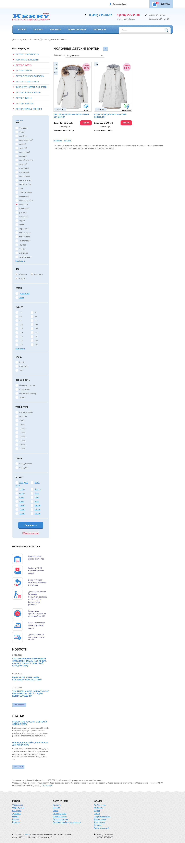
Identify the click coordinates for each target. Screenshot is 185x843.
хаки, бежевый (25, 192)
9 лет (37, 501)
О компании (17, 805)
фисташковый (25, 257)
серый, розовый (26, 160)
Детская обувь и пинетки (29, 109)
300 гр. (22, 444)
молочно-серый (26, 200)
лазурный (23, 253)
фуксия (22, 244)
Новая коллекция (27, 385)
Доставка (16, 813)
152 (36, 336)
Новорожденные (77, 29)
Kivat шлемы (99, 822)
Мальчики (55, 29)
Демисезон (24, 293)
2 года (22, 489)
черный (22, 249)
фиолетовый (24, 240)
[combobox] (84, 56)
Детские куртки (24, 65)
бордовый (24, 168)
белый (22, 132)
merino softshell (26, 412)
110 (21, 324)
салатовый (23, 216)
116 (36, 324)
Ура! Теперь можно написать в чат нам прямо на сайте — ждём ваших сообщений (30, 693)
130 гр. (22, 432)
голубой (23, 136)
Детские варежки (24, 103)
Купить (86, 122)
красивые (57, 140)
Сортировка (59, 55)
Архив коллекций (101, 828)
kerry (27, 834)
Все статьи (18, 766)
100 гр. (22, 424)
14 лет (22, 513)
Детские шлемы (24, 98)
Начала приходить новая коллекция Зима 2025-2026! (27, 678)
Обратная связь (60, 816)
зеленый (23, 148)
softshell (23, 416)
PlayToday (23, 366)
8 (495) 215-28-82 (100, 15)
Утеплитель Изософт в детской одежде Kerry (29, 722)
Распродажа (100, 29)
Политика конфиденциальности (67, 822)
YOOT (21, 370)
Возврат (15, 819)
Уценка (22, 397)
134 (21, 332)
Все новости (19, 704)
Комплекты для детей (27, 59)
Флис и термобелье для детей (31, 87)
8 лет (21, 501)
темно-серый (25, 232)
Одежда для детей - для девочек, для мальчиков (30, 743)
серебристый (25, 184)
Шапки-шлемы (100, 819)
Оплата (15, 816)
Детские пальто (24, 70)
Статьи (55, 810)
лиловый (23, 164)
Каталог (22, 29)
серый (22, 220)
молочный (23, 204)
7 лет (37, 497)
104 (36, 320)
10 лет (22, 505)
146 (21, 336)
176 (36, 344)
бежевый (23, 128)
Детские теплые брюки (27, 81)
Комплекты (98, 807)
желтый (22, 144)
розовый (23, 212)
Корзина (163, 3)
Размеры (16, 822)
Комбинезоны (100, 805)
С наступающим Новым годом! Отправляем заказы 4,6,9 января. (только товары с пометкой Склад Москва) (29, 662)
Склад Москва (25, 463)
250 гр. (22, 440)
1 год (37, 482)
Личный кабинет (120, 4)
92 (36, 316)
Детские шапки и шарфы (28, 92)
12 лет (22, 509)
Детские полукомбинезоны (30, 76)
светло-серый (25, 180)
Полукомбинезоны (102, 816)
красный (23, 156)
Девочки (38, 29)
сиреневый (24, 228)
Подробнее (47, 785)
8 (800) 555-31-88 (128, 15)
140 (36, 332)
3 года (38, 489)
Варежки (97, 825)
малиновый (24, 196)
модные (67, 140)
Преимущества (59, 813)
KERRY (22, 362)
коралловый (24, 176)
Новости (56, 807)
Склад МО (23, 467)
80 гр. (22, 420)
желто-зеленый (26, 140)
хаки (21, 188)
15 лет (37, 513)
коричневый (24, 152)
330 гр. (22, 448)
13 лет (37, 509)
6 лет (21, 497)
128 (36, 328)
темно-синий (24, 236)
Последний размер (27, 393)
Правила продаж (60, 819)
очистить (19, 120)
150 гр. (22, 436)
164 (36, 340)
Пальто (97, 813)
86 (20, 316)
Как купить (16, 810)
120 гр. (22, 428)
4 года (22, 493)
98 (20, 320)
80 (36, 312)
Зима (21, 297)
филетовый (24, 172)
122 (21, 328)
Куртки (97, 810)
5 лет (37, 493)
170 (21, 344)
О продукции (18, 807)
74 (20, 312)
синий (21, 224)
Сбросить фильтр (31, 533)
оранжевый (24, 208)
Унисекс (22, 278)
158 (21, 340)
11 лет (37, 505)
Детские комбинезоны (27, 54)
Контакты (57, 805)
